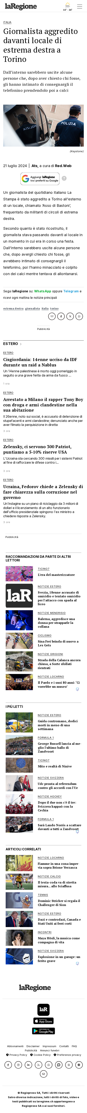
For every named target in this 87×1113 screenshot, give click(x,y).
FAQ (74, 1046)
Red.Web (63, 166)
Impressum (49, 1046)
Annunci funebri (49, 1050)
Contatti (64, 1046)
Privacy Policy (18, 1054)
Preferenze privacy (68, 1054)
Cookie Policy (42, 1054)
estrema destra (13, 308)
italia (45, 308)
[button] (8, 1065)
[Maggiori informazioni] (64, 179)
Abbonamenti (15, 1046)
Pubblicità (31, 1050)
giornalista (32, 308)
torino (54, 308)
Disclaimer (33, 1046)
